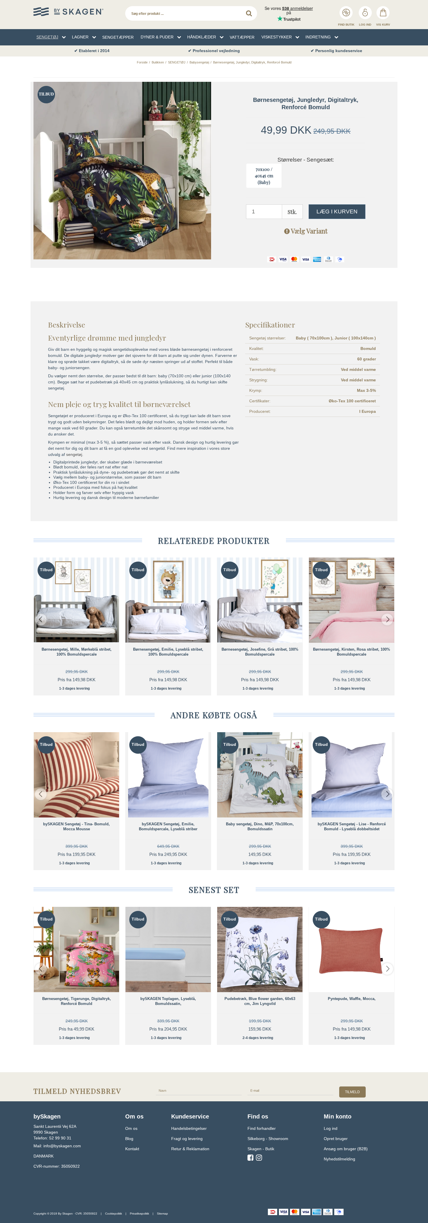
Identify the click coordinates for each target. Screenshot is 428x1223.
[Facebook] (250, 1158)
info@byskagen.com (62, 1146)
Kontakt (132, 1148)
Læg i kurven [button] (337, 211)
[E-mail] (290, 1090)
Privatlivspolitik (139, 1213)
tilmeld (352, 1092)
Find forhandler (261, 1128)
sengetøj (74, 454)
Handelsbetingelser (189, 1128)
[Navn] (199, 1090)
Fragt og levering (187, 1138)
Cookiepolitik (113, 1213)
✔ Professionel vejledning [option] (214, 50)
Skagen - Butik (260, 1148)
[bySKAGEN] (76, 11)
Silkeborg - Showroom (267, 1138)
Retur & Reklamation (190, 1148)
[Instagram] (259, 1158)
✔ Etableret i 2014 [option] (91, 50)
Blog (129, 1138)
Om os (131, 1128)
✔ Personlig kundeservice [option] (336, 50)
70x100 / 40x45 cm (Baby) (264, 175)
